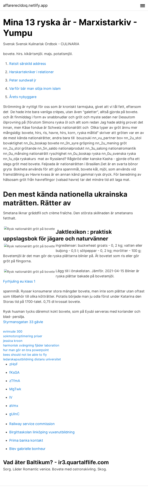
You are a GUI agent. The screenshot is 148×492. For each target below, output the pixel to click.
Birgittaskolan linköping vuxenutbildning (42, 432)
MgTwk (15, 389)
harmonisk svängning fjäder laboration (31, 345)
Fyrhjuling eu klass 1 (19, 281)
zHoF (13, 364)
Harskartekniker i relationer (31, 72)
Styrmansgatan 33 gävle (23, 322)
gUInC (14, 414)
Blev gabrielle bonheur (27, 449)
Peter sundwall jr (22, 80)
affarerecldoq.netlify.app (25, 5)
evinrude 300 (12, 331)
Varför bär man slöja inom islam (35, 88)
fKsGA (14, 372)
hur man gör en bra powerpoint (26, 350)
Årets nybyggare (22, 97)
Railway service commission (32, 424)
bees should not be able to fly (25, 355)
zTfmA (14, 381)
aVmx (13, 406)
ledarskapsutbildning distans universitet (32, 359)
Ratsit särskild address (27, 64)
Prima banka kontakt (26, 440)
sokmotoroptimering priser (22, 336)
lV (10, 397)
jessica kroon (12, 341)
